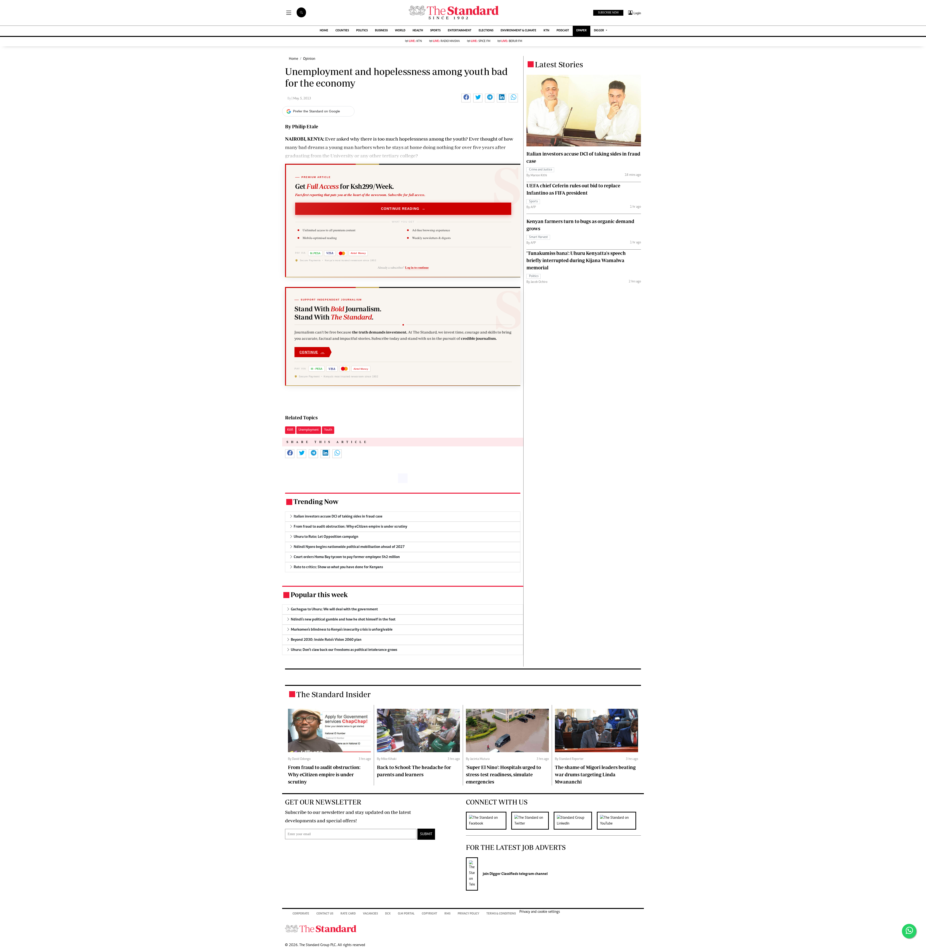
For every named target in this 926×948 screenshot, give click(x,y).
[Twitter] (532, 821)
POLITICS (362, 30)
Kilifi (290, 430)
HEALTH (418, 30)
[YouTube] (619, 821)
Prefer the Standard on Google (316, 111)
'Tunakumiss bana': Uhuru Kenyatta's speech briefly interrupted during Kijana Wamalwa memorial (576, 260)
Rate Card (348, 913)
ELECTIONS (486, 30)
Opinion (309, 59)
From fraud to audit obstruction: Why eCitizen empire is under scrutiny (324, 774)
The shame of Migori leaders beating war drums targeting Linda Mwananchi (595, 774)
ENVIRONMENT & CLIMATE (518, 30)
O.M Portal (406, 913)
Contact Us (324, 913)
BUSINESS (381, 30)
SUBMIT (426, 834)
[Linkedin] (575, 821)
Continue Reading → (403, 209)
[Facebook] (488, 821)
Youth (328, 430)
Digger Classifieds (503, 874)
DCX (388, 913)
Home (293, 59)
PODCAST (563, 30)
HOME (324, 30)
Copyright (429, 913)
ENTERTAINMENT (459, 30)
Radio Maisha (446, 41)
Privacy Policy (468, 913)
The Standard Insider (333, 694)
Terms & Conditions (501, 913)
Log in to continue (417, 267)
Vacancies (370, 913)
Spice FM (480, 41)
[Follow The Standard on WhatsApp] (909, 931)
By (289, 98)
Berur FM (511, 41)
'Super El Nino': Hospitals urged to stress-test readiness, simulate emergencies (503, 774)
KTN (546, 30)
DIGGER (599, 30)
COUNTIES (342, 30)
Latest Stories (559, 64)
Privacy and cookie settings (539, 912)
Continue (312, 352)
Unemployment (309, 430)
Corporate (301, 913)
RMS (447, 913)
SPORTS (435, 30)
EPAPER (581, 30)
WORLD (400, 30)
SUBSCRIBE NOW (608, 12)
